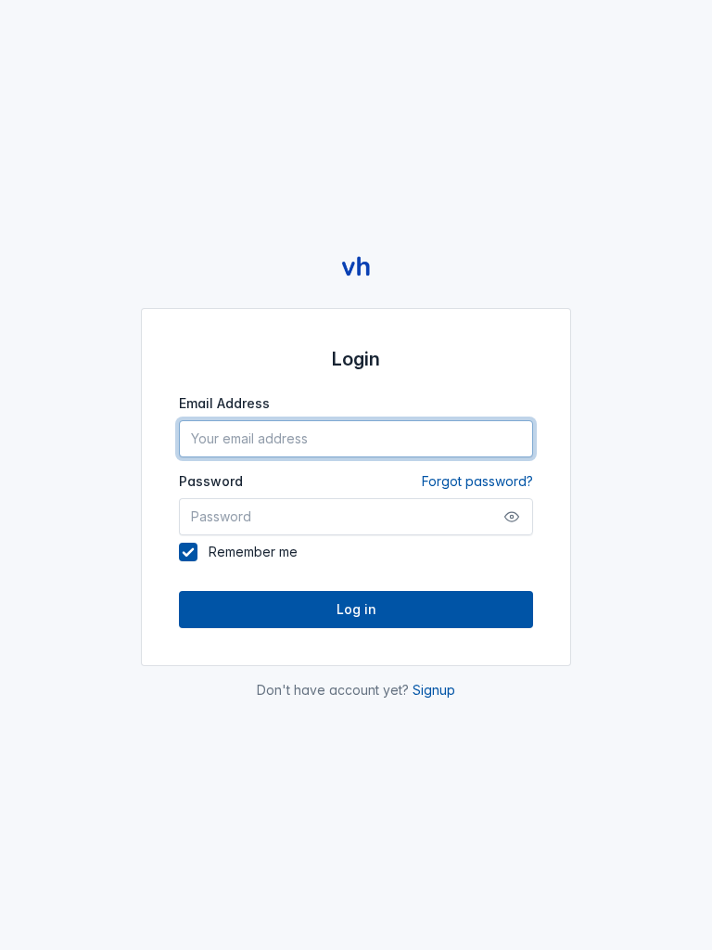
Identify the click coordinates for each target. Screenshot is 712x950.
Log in (356, 609)
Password (356, 481)
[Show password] (511, 516)
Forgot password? (477, 481)
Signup (434, 690)
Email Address (224, 403)
